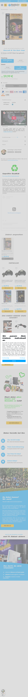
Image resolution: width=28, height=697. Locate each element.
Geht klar (14, 360)
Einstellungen (22, 358)
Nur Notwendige (5, 358)
